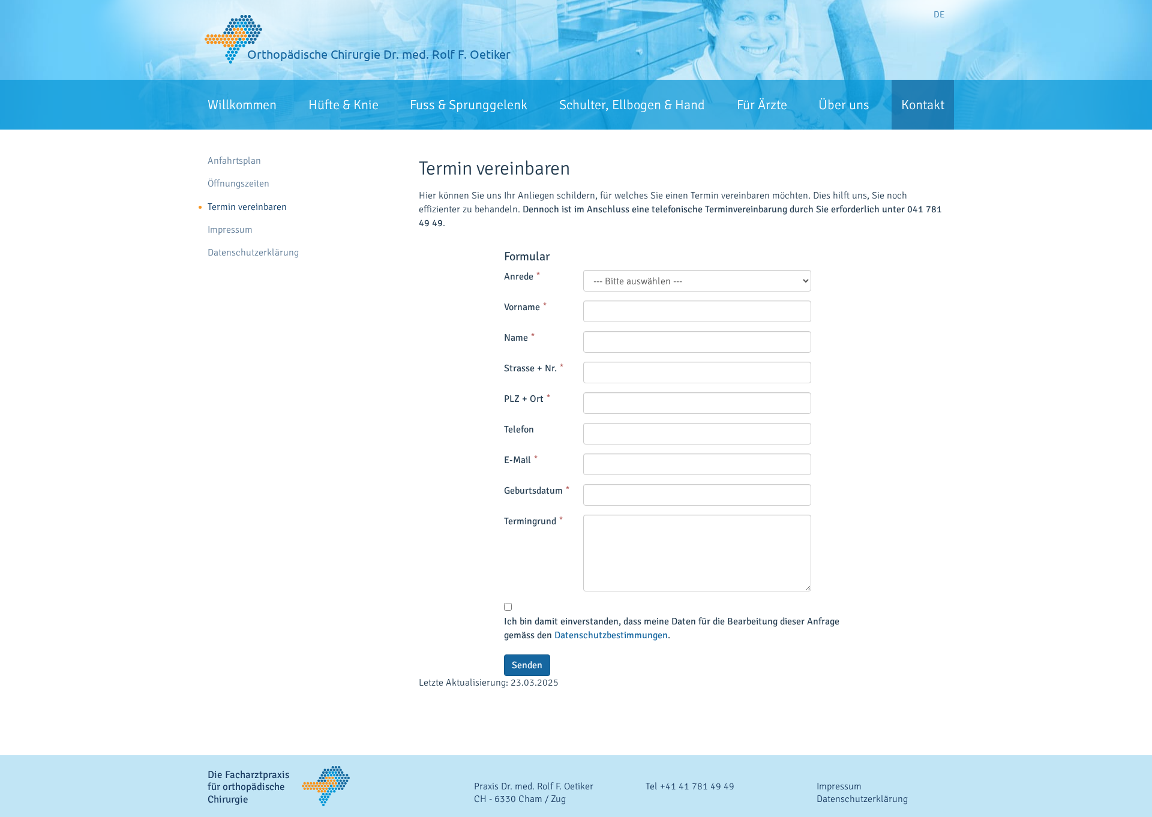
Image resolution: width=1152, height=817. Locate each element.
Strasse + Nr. (530, 368)
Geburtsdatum (533, 491)
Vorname (522, 307)
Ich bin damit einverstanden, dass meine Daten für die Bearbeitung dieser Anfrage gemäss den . (671, 628)
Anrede (518, 277)
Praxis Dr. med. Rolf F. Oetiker (533, 786)
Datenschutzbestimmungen (611, 635)
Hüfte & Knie (343, 105)
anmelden (941, 811)
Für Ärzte (762, 105)
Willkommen (242, 105)
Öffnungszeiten (238, 184)
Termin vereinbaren (247, 207)
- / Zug (520, 799)
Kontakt (922, 105)
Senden (527, 665)
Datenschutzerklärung (253, 253)
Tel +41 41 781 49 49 (690, 786)
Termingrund (530, 521)
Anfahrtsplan (234, 161)
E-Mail (517, 460)
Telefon (519, 429)
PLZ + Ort (524, 399)
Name (516, 338)
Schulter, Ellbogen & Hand (632, 105)
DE (939, 14)
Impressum (230, 230)
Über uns (843, 105)
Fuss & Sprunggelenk (468, 105)
